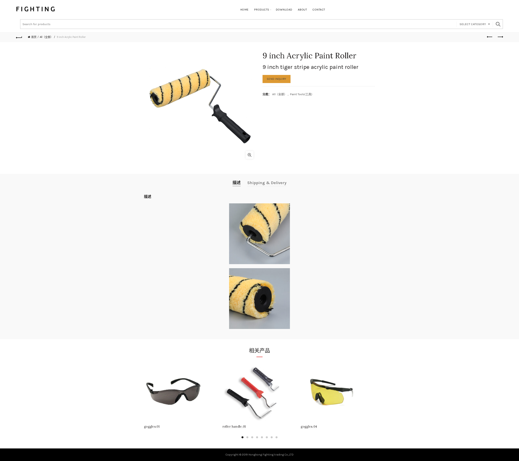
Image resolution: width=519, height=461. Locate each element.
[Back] (19, 37)
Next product (500, 37)
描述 (237, 182)
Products (261, 9)
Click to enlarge (249, 155)
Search (498, 24)
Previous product (490, 37)
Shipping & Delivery (266, 182)
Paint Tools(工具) (301, 94)
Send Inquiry (276, 79)
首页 (33, 36)
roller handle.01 (234, 426)
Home (244, 9)
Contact (318, 9)
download (284, 9)
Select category (473, 24)
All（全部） (46, 36)
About (302, 9)
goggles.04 (309, 426)
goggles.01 (152, 426)
